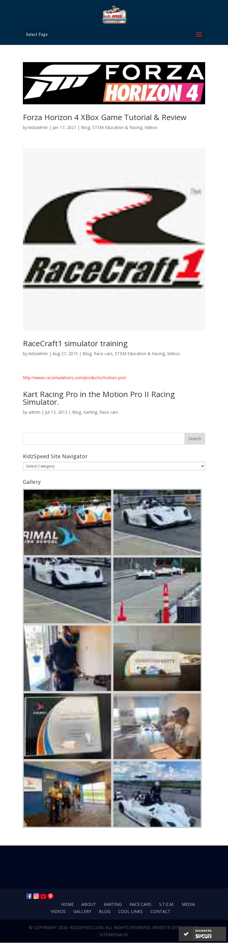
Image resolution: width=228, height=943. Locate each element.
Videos (151, 127)
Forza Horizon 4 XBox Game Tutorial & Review (104, 117)
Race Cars (140, 904)
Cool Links (130, 911)
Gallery (82, 911)
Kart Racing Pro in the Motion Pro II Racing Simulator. (99, 398)
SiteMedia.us (114, 934)
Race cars (103, 353)
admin (34, 412)
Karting (90, 412)
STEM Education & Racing (117, 127)
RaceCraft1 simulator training (75, 343)
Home (67, 904)
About (88, 904)
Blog (85, 127)
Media (188, 904)
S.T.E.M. (166, 904)
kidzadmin (38, 127)
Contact (160, 911)
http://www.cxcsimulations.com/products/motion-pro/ (74, 377)
